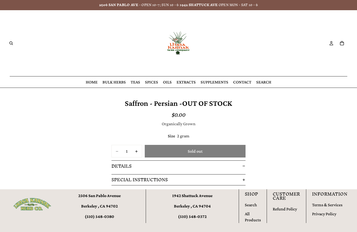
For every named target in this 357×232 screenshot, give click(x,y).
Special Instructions (139, 180)
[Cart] (342, 43)
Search (251, 204)
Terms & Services (327, 204)
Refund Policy (285, 209)
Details (121, 166)
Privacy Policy (324, 213)
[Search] (11, 43)
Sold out (195, 151)
